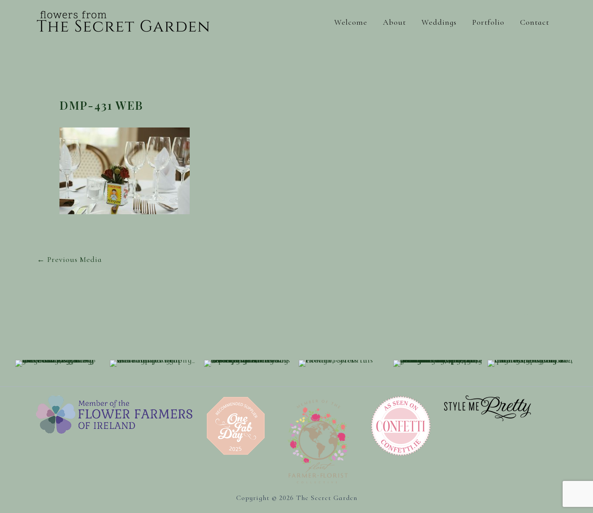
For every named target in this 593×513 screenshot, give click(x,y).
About (394, 22)
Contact (534, 22)
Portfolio (488, 22)
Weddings (439, 22)
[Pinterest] (549, 313)
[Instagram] (529, 313)
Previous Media (69, 259)
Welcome (350, 22)
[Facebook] (508, 313)
